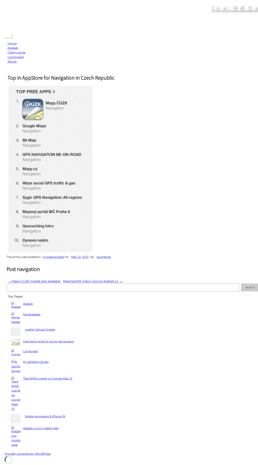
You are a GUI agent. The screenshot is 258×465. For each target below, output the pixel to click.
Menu (8, 36)
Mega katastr (32, 314)
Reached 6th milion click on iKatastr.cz (93, 281)
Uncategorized (53, 257)
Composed (16, 57)
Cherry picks (16, 52)
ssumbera (104, 257)
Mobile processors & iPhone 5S (45, 416)
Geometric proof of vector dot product (48, 341)
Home (12, 43)
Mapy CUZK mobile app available (34, 281)
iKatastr (13, 48)
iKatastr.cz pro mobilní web (41, 428)
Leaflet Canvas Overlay (40, 329)
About (12, 61)
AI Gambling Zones (36, 362)
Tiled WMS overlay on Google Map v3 (47, 378)
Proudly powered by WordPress (28, 454)
